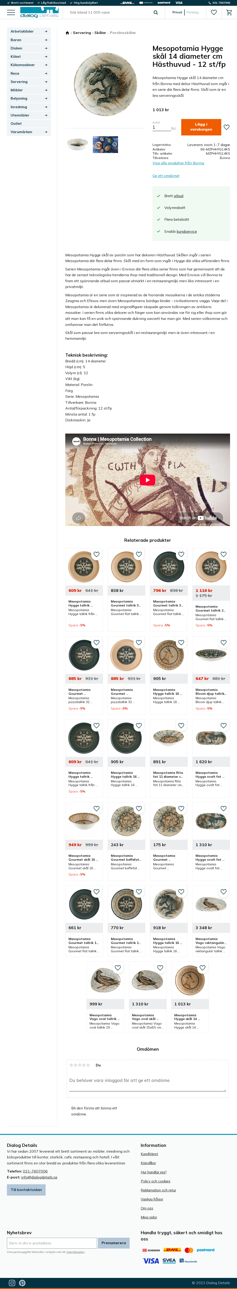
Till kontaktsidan (26, 1189)
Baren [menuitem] (16, 40)
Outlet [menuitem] (16, 123)
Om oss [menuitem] (147, 1208)
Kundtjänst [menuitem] (149, 1154)
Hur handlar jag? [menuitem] (154, 1172)
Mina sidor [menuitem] (149, 1217)
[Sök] (155, 12)
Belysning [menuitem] (19, 98)
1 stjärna (71, 1065)
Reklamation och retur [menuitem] (158, 1190)
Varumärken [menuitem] (21, 132)
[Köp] (201, 127)
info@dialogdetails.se (39, 1177)
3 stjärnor (80, 1065)
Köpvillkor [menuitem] (148, 1163)
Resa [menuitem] (15, 73)
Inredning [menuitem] (19, 107)
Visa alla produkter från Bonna (178, 163)
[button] (11, 13)
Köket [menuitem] (16, 56)
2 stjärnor (75, 1065)
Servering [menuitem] (19, 82)
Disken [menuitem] (16, 48)
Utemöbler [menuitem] (20, 115)
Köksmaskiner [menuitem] (23, 65)
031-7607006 (35, 1171)
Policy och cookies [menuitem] (155, 1181)
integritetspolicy (75, 1252)
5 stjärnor (88, 1065)
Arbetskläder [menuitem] (22, 31)
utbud (178, 195)
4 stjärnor (84, 1065)
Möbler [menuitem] (17, 90)
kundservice (187, 231)
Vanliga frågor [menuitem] (152, 1199)
